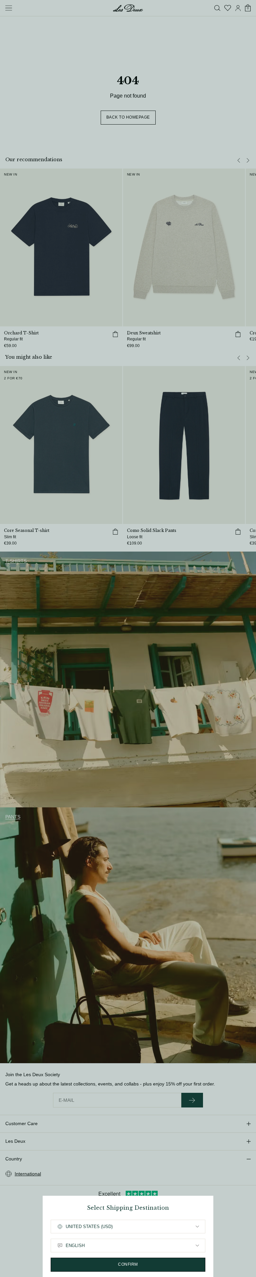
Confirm (128, 1264)
